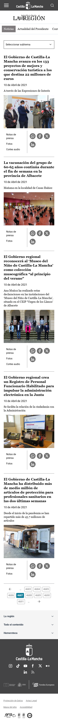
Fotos (9, 143)
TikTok (18, 666)
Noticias (9, 29)
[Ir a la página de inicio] (29, 5)
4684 (37, 589)
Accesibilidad (26, 707)
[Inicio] (29, 652)
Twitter (40, 666)
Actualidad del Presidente (33, 29)
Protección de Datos (13, 700)
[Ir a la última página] (36, 601)
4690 (47, 595)
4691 (21, 601)
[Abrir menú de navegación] (6, 5)
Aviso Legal (31, 700)
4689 (38, 595)
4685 (46, 589)
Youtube (25, 666)
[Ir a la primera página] (12, 589)
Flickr (47, 666)
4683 (28, 589)
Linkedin (25, 672)
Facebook (33, 666)
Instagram (10, 666)
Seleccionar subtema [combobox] (18, 44)
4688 (29, 595)
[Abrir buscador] (52, 5)
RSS (33, 672)
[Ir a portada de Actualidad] (29, 17)
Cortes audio (13, 149)
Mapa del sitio (10, 707)
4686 (11, 595)
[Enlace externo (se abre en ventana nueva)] (24, 715)
